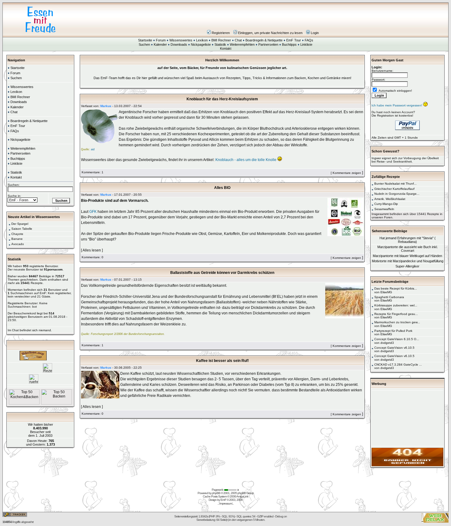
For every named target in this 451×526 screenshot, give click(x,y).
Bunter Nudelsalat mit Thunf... (395, 183)
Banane (17, 238)
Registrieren (221, 33)
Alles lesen (92, 250)
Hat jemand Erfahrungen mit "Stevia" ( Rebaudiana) (408, 240)
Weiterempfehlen (242, 44)
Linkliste (306, 44)
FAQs (309, 40)
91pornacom (53, 269)
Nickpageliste (201, 44)
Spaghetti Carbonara (389, 297)
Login (315, 33)
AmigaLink (242, 496)
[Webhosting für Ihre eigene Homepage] (407, 465)
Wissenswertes (180, 40)
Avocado (17, 244)
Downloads (179, 44)
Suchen (144, 44)
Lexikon (202, 40)
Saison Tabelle (21, 228)
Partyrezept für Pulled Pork (393, 330)
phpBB (216, 493)
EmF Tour (293, 40)
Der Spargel (19, 223)
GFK (93, 211)
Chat (238, 40)
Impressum (225, 503)
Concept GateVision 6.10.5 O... (396, 339)
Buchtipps (289, 44)
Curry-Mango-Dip (386, 203)
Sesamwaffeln (384, 209)
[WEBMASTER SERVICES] (232, 489)
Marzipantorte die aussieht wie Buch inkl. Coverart (407, 248)
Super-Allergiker (407, 266)
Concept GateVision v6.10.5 (394, 347)
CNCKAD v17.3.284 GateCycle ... (398, 364)
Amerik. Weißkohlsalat (389, 199)
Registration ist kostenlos (394, 115)
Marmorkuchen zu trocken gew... (397, 322)
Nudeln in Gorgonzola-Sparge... (396, 193)
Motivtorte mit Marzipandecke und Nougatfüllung (407, 261)
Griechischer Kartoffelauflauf (394, 188)
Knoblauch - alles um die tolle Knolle (245, 160)
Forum (161, 40)
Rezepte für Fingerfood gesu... (396, 314)
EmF (223, 499)
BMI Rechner (221, 40)
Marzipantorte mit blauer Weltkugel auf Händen (407, 256)
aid (92, 149)
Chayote (17, 234)
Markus (105, 106)
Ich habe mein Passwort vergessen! (397, 105)
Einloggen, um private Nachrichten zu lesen (270, 33)
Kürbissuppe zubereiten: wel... (395, 305)
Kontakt (225, 48)
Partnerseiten (268, 44)
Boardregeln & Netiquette (264, 40)
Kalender (160, 44)
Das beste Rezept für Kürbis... (395, 288)
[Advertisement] (262, 19)
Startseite (145, 40)
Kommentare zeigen (347, 173)
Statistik (220, 44)
